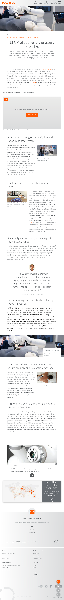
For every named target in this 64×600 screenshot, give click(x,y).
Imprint (35, 597)
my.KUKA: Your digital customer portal (11, 565)
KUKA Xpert (5, 567)
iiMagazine (35, 574)
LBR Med (33, 83)
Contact (4, 556)
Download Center (6, 570)
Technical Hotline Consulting (8, 553)
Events (34, 567)
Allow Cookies (32, 114)
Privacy (41, 597)
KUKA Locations (36, 570)
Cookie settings (49, 597)
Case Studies (36, 556)
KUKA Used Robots (37, 558)
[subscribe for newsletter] (56, 542)
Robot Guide (36, 553)
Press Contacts (5, 558)
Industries (10, 35)
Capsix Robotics (47, 69)
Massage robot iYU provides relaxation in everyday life (23, 37)
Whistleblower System (38, 577)
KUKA (30, 222)
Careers (34, 565)
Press (34, 572)
